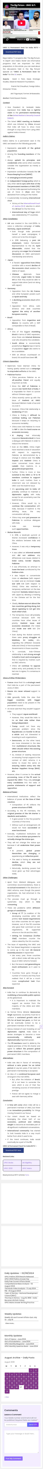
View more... (9, 1323)
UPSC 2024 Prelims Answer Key (17, 1279)
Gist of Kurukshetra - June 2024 (17, 1341)
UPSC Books (8, 1163)
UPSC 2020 (8, 1168)
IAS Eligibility (27, 1163)
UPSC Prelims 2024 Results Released (19, 1277)
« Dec (7, 1397)
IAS (15, 74)
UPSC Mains (27, 1168)
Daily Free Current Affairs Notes (17, 1281)
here (27, 1175)
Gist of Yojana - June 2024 (15, 1339)
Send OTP (33, 1424)
